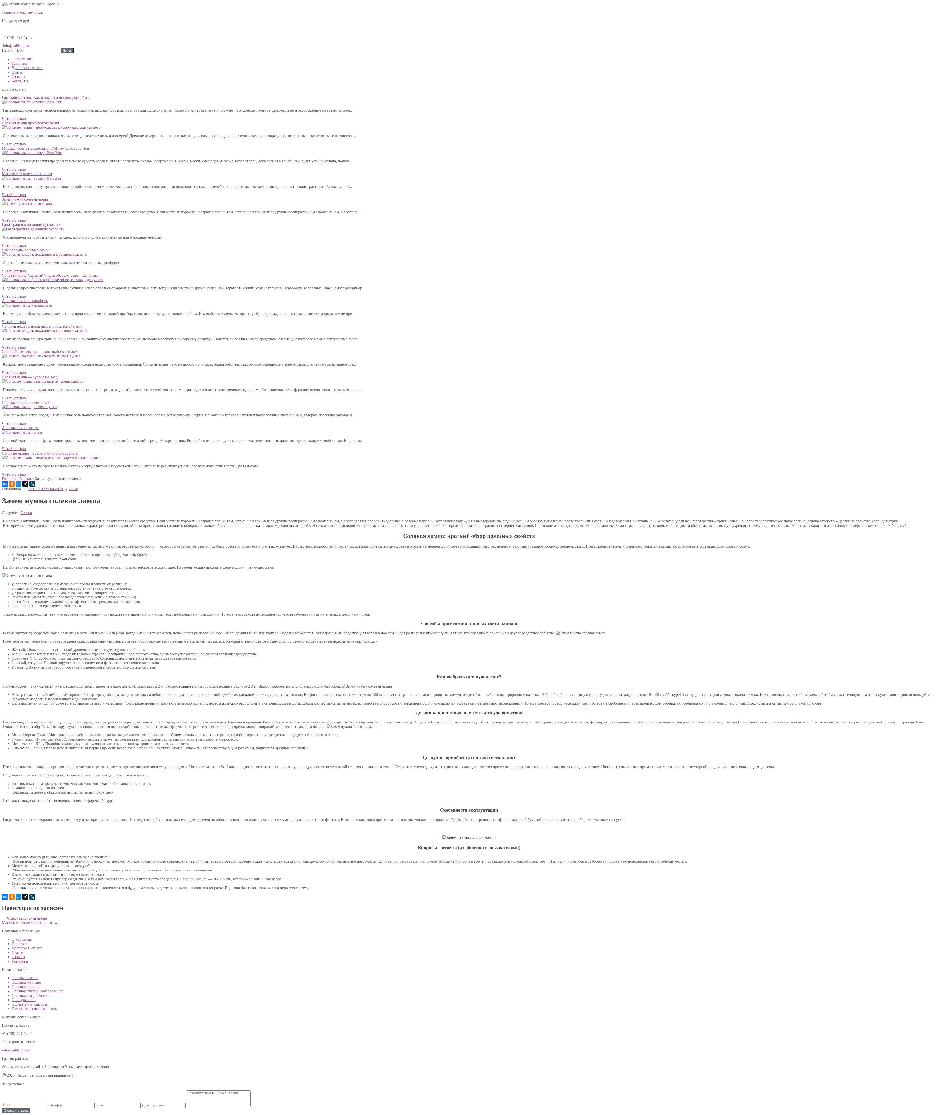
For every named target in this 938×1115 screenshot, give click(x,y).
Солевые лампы (25, 978)
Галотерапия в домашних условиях (31, 225)
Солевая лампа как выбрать (25, 301)
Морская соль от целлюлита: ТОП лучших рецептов (45, 148)
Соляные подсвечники (31, 995)
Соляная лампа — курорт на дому (30, 377)
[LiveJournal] (32, 484)
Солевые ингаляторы (29, 1004)
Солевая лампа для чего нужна (27, 402)
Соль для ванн (24, 1000)
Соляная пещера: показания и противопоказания (42, 326)
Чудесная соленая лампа (24, 918)
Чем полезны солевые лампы (26, 250)
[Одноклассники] (12, 484)
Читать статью (14, 119)
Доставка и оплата (27, 68)
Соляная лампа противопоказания (30, 123)
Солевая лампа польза (20, 428)
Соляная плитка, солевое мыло (37, 991)
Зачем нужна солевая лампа (25, 199)
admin (73, 489)
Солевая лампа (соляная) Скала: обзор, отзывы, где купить (50, 275)
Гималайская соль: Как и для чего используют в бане (46, 98)
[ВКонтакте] (5, 484)
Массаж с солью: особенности (27, 174)
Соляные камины (26, 982)
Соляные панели (26, 987)
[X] (25, 484)
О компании (22, 59)
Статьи (17, 72)
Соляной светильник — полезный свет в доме (40, 352)
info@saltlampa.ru (17, 45)
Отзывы (18, 76)
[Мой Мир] (18, 484)
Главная (8, 479)
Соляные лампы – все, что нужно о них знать (40, 453)
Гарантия (19, 63)
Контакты (20, 81)
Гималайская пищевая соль (34, 1009)
